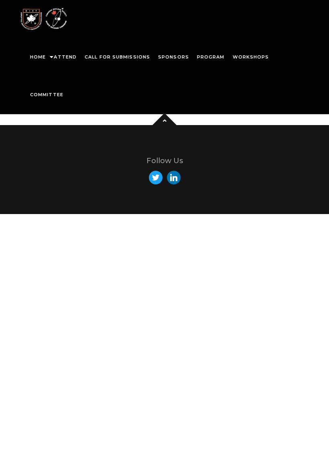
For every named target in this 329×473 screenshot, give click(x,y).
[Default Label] (174, 177)
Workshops (251, 57)
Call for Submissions (117, 57)
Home (38, 57)
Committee (46, 94)
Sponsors (173, 57)
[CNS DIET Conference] (44, 19)
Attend (65, 57)
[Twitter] (155, 177)
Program (211, 57)
